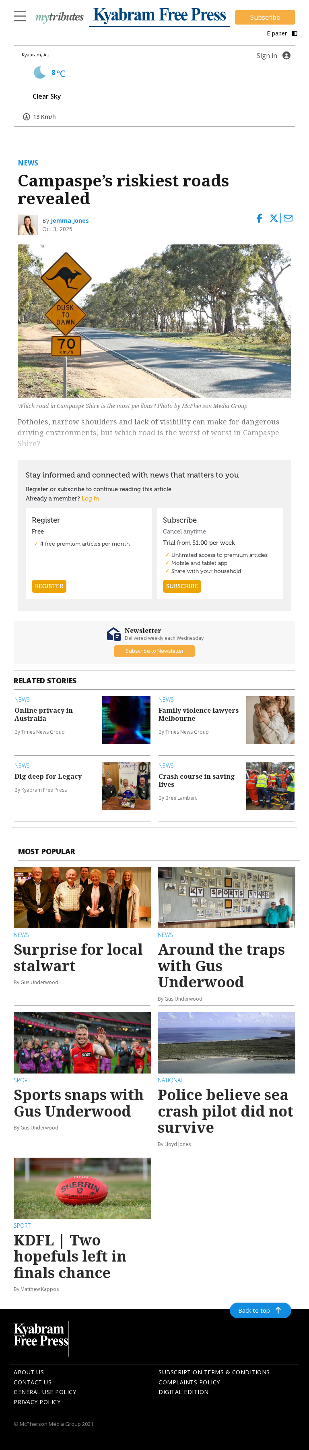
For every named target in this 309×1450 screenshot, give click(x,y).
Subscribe (265, 17)
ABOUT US (29, 1372)
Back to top (254, 1310)
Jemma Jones (70, 220)
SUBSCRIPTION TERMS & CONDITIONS (214, 1372)
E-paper (277, 33)
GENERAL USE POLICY (45, 1392)
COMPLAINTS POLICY (189, 1382)
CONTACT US (33, 1382)
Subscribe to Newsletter (155, 650)
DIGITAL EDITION (184, 1392)
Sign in (267, 55)
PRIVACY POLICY (37, 1402)
